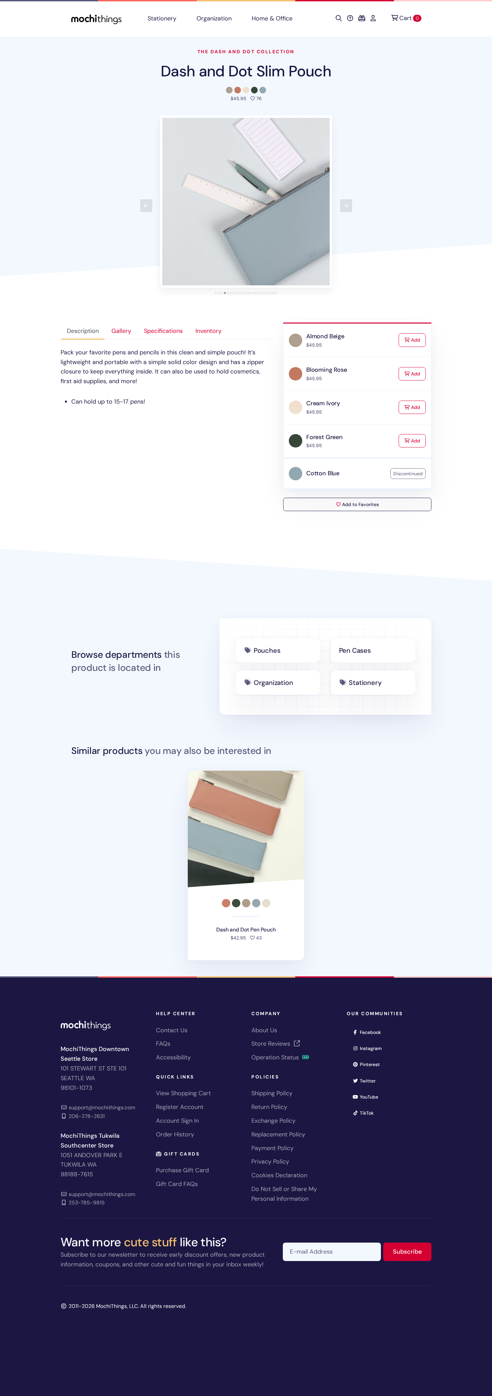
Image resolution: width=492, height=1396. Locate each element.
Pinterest (372, 1064)
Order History (175, 1134)
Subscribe (412, 1251)
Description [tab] (83, 331)
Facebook (372, 1032)
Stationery (162, 18)
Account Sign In (177, 1121)
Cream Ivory (323, 403)
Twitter (369, 1080)
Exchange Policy (273, 1121)
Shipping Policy (272, 1093)
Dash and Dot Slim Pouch (246, 71)
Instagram (373, 1048)
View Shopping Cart (183, 1093)
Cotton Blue (322, 473)
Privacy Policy (270, 1162)
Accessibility (173, 1057)
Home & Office (272, 18)
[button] (246, 202)
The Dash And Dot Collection (246, 52)
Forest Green (324, 437)
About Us (264, 1030)
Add (418, 340)
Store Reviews (271, 1044)
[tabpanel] (166, 377)
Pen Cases (355, 650)
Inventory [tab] (208, 331)
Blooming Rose (326, 370)
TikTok (368, 1113)
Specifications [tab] (163, 331)
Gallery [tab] (121, 331)
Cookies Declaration (279, 1175)
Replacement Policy (278, 1134)
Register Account (179, 1107)
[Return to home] (96, 18)
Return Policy (269, 1107)
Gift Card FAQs (177, 1184)
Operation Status (276, 1057)
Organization (214, 18)
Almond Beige (325, 336)
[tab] (216, 293)
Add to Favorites (360, 504)
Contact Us (171, 1030)
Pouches (267, 650)
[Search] (338, 18)
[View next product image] (346, 205)
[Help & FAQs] (350, 18)
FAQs (163, 1044)
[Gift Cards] (362, 18)
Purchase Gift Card (182, 1170)
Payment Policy (272, 1148)
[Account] (373, 18)
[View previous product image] (146, 205)
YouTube (371, 1097)
